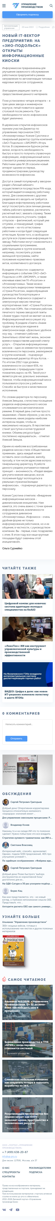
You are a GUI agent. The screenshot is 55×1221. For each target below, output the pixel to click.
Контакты (8, 1176)
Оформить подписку (27, 14)
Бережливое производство (18, 1016)
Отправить (16, 738)
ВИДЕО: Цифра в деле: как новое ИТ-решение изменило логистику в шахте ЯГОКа (27, 694)
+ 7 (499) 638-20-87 (15, 1152)
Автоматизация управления (11, 27)
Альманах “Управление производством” (24, 922)
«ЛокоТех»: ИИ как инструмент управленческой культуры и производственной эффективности (25, 650)
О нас (6, 1168)
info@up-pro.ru (9, 1156)
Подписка (35, 1172)
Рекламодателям (40, 1168)
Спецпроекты (11, 1172)
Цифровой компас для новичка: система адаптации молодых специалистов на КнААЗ (25, 606)
